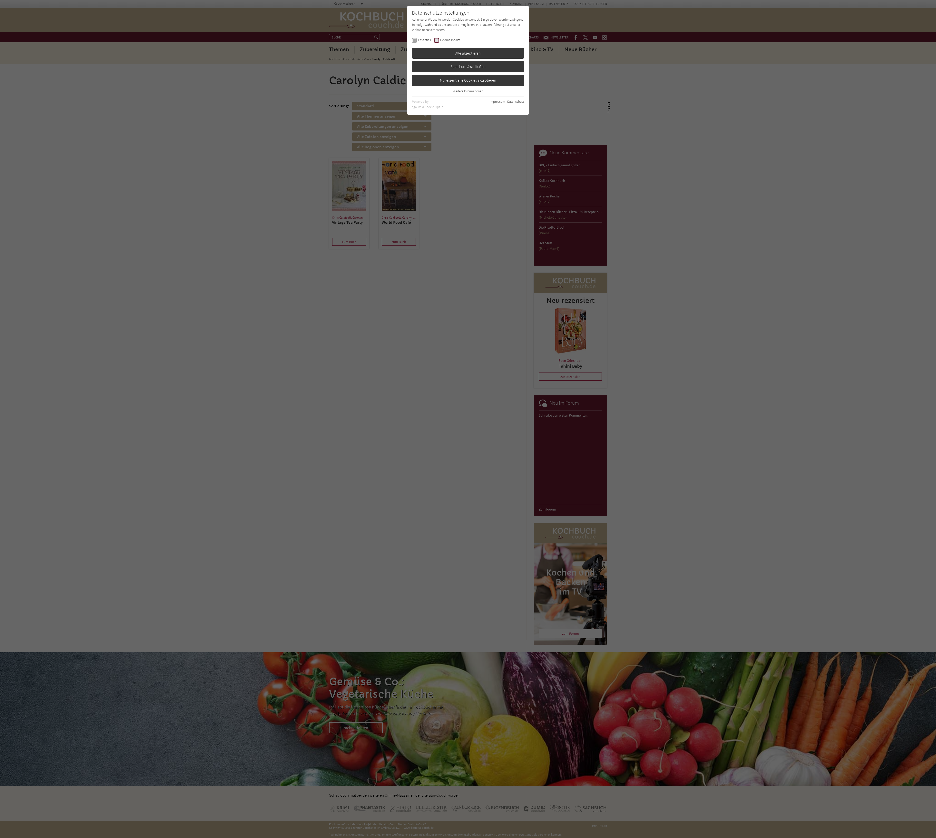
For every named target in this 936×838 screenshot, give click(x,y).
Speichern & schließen (468, 66)
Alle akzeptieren (468, 53)
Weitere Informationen (468, 91)
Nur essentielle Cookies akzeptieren (468, 80)
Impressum (497, 101)
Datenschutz (515, 101)
